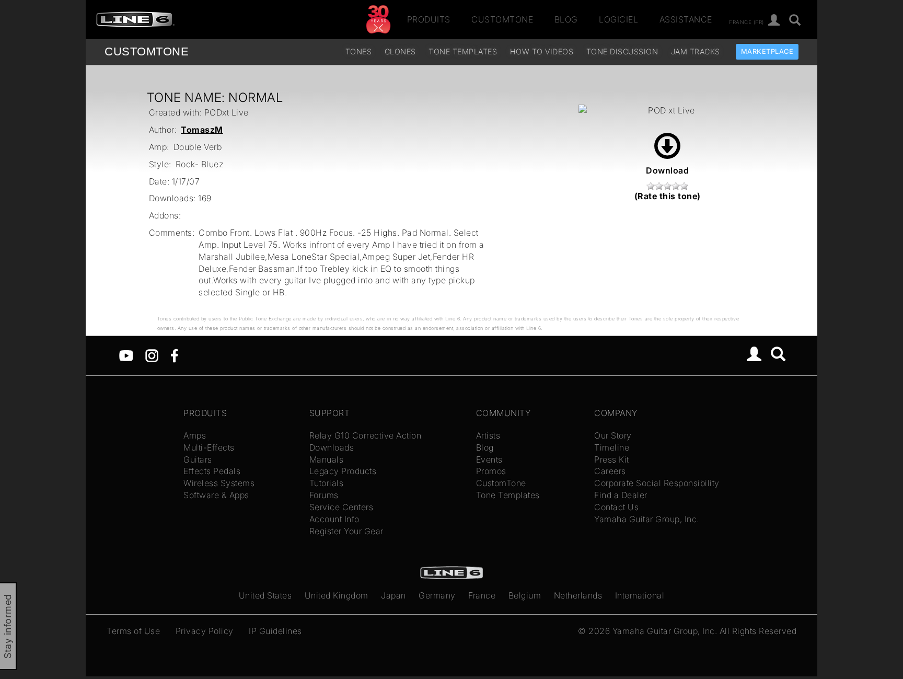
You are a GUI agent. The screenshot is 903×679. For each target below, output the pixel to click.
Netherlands (578, 595)
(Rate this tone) (667, 196)
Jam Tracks (695, 51)
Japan (393, 595)
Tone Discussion (622, 51)
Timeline (611, 447)
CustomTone (502, 19)
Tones (358, 51)
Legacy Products (343, 471)
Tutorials (326, 483)
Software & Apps (216, 495)
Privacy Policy (205, 631)
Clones (400, 51)
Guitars (197, 459)
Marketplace (767, 51)
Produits (428, 19)
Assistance (685, 19)
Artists (488, 435)
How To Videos (542, 51)
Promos (491, 471)
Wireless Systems (218, 483)
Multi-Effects (209, 447)
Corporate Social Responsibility (657, 483)
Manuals (326, 459)
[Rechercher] (795, 21)
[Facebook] (174, 355)
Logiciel (618, 19)
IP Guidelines (275, 631)
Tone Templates (463, 51)
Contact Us (616, 507)
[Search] (778, 355)
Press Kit (611, 459)
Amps (194, 435)
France (481, 595)
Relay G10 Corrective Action (365, 435)
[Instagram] (152, 355)
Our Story (613, 435)
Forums (324, 495)
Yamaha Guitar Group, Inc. (646, 519)
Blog (566, 19)
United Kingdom (336, 595)
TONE (147, 51)
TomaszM (202, 129)
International (640, 595)
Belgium (524, 595)
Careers (610, 471)
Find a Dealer (620, 495)
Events (489, 459)
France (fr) (746, 21)
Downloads (331, 447)
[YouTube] (126, 355)
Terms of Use (133, 631)
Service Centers (341, 507)
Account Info (334, 519)
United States (265, 595)
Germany (437, 595)
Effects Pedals (211, 471)
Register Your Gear (346, 531)
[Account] (774, 21)
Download (667, 170)
